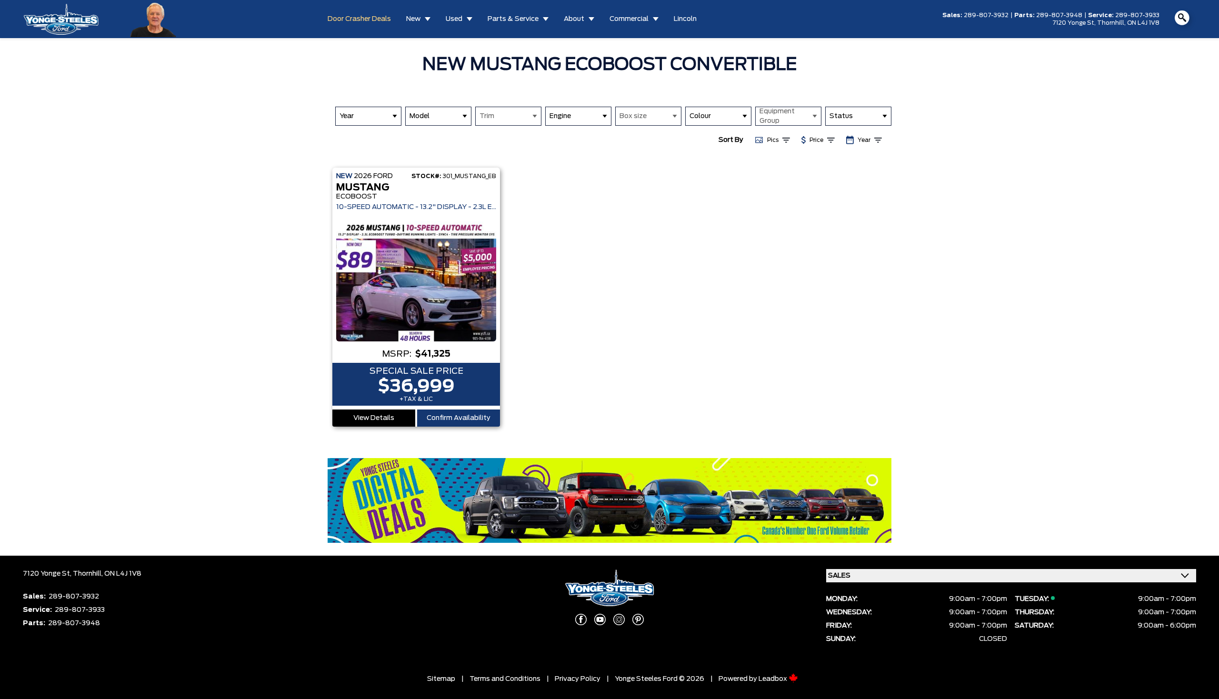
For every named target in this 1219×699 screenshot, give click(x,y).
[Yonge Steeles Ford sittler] (154, 19)
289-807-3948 (1059, 15)
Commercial (629, 19)
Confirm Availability (458, 418)
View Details (373, 418)
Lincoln (685, 19)
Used (454, 19)
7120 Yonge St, (1074, 23)
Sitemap (441, 679)
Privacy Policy (577, 679)
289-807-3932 (986, 15)
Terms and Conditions (505, 679)
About (574, 19)
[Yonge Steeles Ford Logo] (61, 18)
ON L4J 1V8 (1143, 23)
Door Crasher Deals (359, 19)
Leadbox (774, 679)
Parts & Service (513, 19)
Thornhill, (1112, 23)
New (413, 19)
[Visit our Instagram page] (619, 619)
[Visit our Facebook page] (581, 619)
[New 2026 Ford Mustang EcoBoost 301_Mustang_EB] (416, 281)
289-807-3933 (1137, 15)
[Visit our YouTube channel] (600, 619)
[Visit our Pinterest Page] (638, 619)
